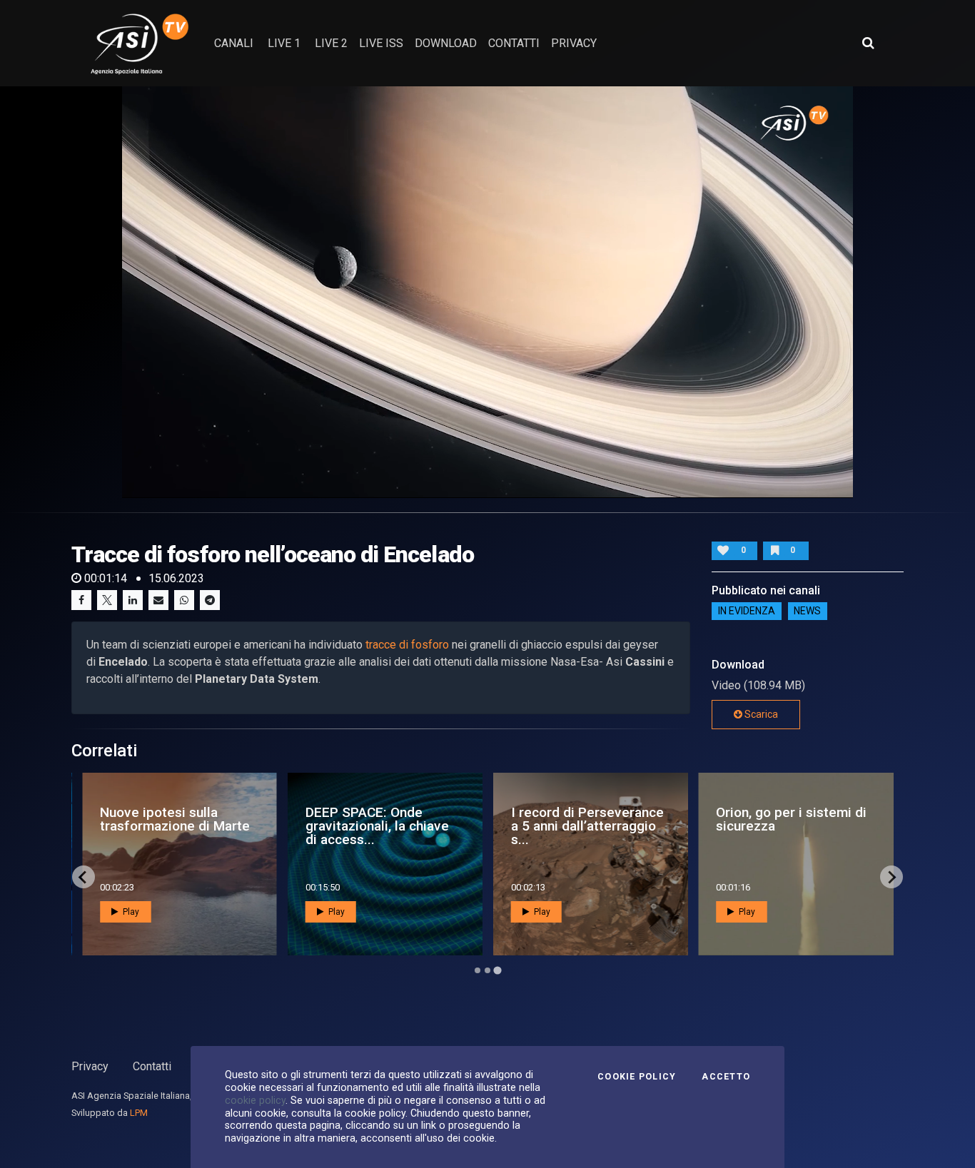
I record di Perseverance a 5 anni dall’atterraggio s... (587, 826)
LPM (139, 1112)
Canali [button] (233, 43)
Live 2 (331, 43)
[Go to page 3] (497, 971)
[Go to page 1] (477, 970)
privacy (574, 43)
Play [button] (130, 912)
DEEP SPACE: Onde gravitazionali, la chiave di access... (377, 826)
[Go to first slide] (891, 876)
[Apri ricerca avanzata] (868, 43)
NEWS (807, 611)
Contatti (152, 1066)
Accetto (726, 1076)
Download (446, 43)
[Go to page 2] (487, 970)
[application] (488, 291)
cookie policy (255, 1100)
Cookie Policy (636, 1076)
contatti (514, 43)
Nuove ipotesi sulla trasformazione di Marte (175, 819)
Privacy (89, 1066)
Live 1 (284, 43)
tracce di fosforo (407, 644)
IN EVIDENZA (746, 611)
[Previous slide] (83, 876)
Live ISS (381, 43)
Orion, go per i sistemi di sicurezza (791, 819)
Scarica (760, 714)
